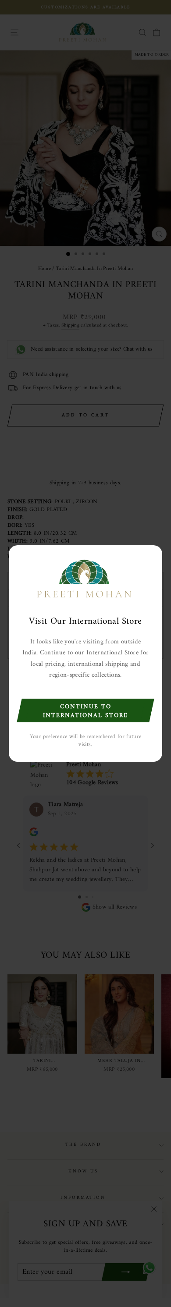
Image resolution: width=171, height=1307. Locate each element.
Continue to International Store (85, 711)
